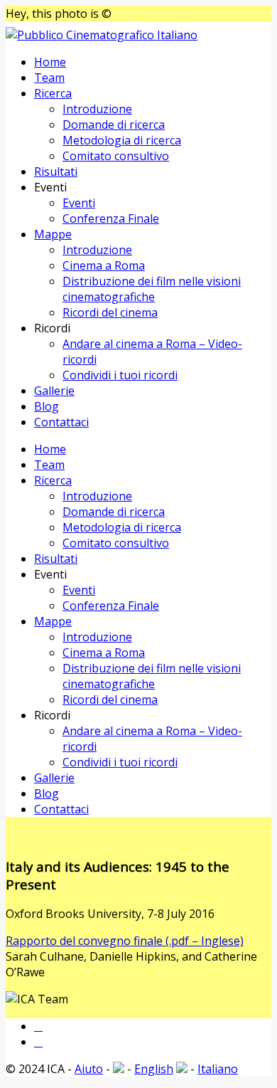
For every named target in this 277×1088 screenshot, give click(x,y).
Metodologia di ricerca (122, 140)
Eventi (79, 203)
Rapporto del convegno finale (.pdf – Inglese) (125, 941)
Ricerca (53, 93)
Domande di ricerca (114, 124)
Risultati (55, 171)
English (153, 1069)
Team (49, 77)
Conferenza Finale (111, 218)
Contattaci (61, 422)
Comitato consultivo (116, 156)
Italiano (217, 1069)
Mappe (53, 234)
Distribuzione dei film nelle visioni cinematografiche (152, 289)
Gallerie (54, 390)
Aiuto (89, 1069)
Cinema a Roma (104, 265)
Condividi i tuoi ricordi (120, 375)
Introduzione (97, 109)
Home (50, 62)
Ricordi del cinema (110, 312)
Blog (46, 406)
